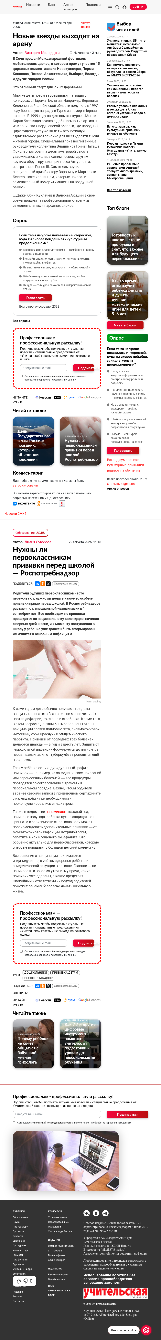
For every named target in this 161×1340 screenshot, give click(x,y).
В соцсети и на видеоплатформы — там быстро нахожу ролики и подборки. (58, 251)
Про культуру (20, 1226)
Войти (138, 6)
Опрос (116, 338)
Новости (33, 4)
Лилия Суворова (38, 542)
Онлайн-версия (56, 1279)
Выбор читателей (127, 26)
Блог (52, 4)
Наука (16, 1222)
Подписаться (86, 368)
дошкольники (35, 972)
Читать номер (86, 24)
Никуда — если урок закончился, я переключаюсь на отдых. (57, 287)
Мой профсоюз (56, 1255)
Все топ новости (119, 190)
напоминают (56, 812)
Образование (20, 1217)
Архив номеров (70, 6)
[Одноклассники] (42, 583)
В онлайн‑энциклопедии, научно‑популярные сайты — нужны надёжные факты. (58, 260)
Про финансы (20, 1259)
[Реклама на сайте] (146, 1330)
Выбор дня (19, 1240)
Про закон (18, 1231)
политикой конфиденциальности (60, 376)
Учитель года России (60, 1231)
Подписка (93, 4)
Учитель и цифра (22, 1269)
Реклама (18, 1296)
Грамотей (18, 1255)
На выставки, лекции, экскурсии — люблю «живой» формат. (56, 269)
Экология (18, 1236)
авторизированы (25, 485)
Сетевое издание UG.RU (61, 1246)
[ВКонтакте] (37, 583)
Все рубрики (19, 1273)
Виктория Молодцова (42, 52)
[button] (24, 503)
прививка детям (65, 972)
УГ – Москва (55, 1250)
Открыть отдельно (121, 484)
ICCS (51, 1286)
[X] (48, 583)
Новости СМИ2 (15, 514)
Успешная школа (57, 1217)
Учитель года (20, 1250)
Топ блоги (118, 208)
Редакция (18, 1291)
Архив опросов (118, 488)
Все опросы (21, 321)
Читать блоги (125, 325)
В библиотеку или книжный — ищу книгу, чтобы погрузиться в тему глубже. (54, 278)
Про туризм (19, 1245)
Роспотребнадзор (38, 978)
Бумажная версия (58, 1274)
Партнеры (18, 1301)
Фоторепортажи (59, 1290)
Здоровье (18, 1264)
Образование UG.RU (28, 426)
